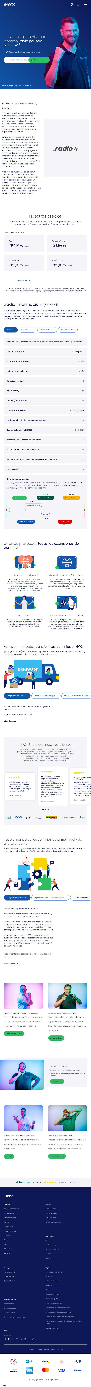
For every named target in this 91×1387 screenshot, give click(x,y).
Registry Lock (8, 1244)
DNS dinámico (9, 1249)
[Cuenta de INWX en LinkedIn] (25, 1339)
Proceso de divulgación (54, 1303)
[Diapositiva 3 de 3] (48, 809)
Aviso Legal (49, 1276)
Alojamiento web (9, 1272)
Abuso (48, 1290)
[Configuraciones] (71, 4)
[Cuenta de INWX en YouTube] (29, 1339)
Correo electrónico (10, 1276)
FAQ (47, 1240)
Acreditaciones (51, 1218)
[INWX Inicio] (9, 4)
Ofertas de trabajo (52, 1213)
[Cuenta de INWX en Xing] (5, 1339)
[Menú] (85, 4)
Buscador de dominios (12, 1209)
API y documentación (53, 1249)
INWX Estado (50, 1258)
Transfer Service (9, 1313)
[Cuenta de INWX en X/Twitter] (9, 1339)
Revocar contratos (52, 1328)
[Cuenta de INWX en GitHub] (21, 1339)
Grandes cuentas (10, 1308)
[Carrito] (78, 4)
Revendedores (9, 1304)
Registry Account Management (14, 1317)
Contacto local (9, 1235)
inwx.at (46, 1349)
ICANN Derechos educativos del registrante (60, 1317)
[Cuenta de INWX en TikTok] (33, 1339)
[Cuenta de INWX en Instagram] (13, 1339)
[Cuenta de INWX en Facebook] (17, 1339)
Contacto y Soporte (52, 1245)
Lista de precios (9, 1213)
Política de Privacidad (53, 1281)
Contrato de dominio (53, 1294)
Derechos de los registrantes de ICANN (58, 1312)
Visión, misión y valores (53, 1222)
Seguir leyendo (9, 963)
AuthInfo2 (7, 1253)
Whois (6, 1240)
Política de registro (52, 1299)
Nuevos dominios (10, 1218)
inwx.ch (53, 1349)
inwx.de (39, 1349)
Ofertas (6, 1222)
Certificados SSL (9, 1281)
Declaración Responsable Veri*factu (58, 1308)
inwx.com (31, 1349)
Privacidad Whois (10, 1231)
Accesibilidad (50, 1285)
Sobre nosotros (51, 1209)
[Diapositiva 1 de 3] (43, 809)
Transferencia (8, 1227)
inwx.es (60, 1349)
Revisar (48, 1254)
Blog (5, 1330)
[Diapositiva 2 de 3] (45, 809)
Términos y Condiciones (54, 1272)
